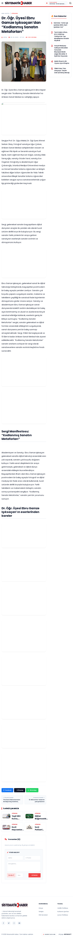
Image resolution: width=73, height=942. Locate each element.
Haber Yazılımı (50, 934)
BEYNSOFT (67, 934)
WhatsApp (33, 790)
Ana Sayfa (5, 13)
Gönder (35, 875)
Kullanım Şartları (63, 911)
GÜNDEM (15, 13)
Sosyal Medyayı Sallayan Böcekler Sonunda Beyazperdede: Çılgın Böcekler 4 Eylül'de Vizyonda (61, 51)
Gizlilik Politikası (62, 908)
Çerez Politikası (62, 915)
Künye (41, 908)
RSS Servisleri (43, 915)
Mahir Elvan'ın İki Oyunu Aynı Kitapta (61, 62)
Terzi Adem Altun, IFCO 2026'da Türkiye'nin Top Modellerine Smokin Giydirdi (61, 36)
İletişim (41, 911)
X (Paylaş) (20, 790)
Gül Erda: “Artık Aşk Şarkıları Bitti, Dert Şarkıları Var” (61, 25)
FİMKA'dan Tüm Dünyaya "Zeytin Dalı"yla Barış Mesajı (61, 70)
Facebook (8, 790)
